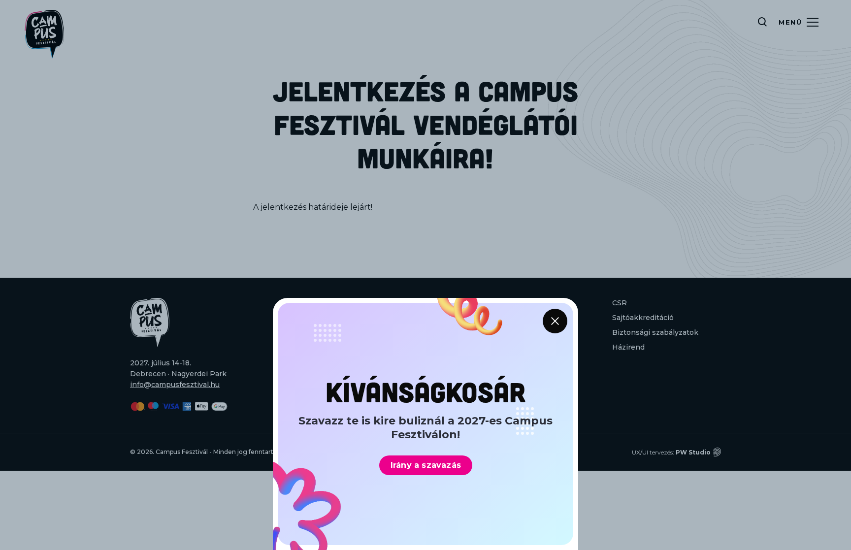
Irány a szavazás (426, 465)
